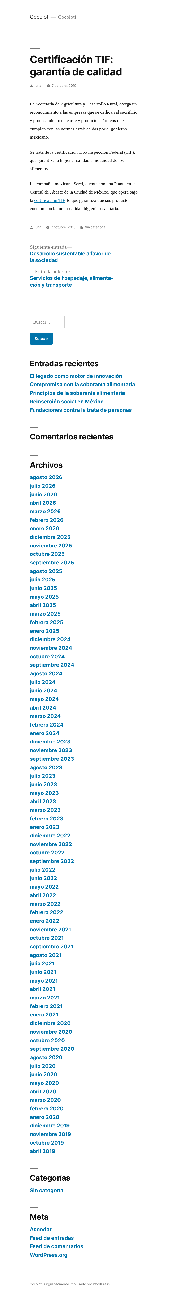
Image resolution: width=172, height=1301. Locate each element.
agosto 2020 (46, 1057)
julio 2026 (42, 486)
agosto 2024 (46, 673)
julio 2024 (43, 682)
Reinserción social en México (67, 401)
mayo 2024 (44, 699)
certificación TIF (49, 200)
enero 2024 (44, 733)
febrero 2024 (47, 724)
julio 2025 (42, 579)
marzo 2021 (45, 997)
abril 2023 (43, 801)
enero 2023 (44, 827)
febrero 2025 (46, 622)
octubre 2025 (47, 554)
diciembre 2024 (50, 639)
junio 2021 (43, 972)
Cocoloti (40, 17)
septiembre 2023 (52, 759)
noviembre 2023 (51, 750)
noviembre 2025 (51, 545)
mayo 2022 (44, 887)
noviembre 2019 (50, 1134)
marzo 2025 (45, 614)
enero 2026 (44, 528)
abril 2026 (43, 503)
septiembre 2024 (52, 665)
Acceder (41, 1229)
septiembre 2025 (52, 562)
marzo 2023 (45, 810)
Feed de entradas (52, 1238)
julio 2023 (42, 776)
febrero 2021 (46, 1006)
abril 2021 (42, 989)
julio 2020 (43, 1066)
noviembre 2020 (51, 1032)
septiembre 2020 (52, 1049)
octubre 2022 (47, 852)
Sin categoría (95, 227)
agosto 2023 (46, 767)
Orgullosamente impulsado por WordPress (77, 1284)
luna (38, 86)
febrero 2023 (46, 818)
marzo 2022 (45, 904)
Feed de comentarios (56, 1246)
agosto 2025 (46, 571)
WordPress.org (49, 1255)
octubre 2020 (47, 1040)
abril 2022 (43, 895)
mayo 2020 (44, 1083)
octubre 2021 (47, 938)
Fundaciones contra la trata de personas (81, 410)
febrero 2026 (46, 520)
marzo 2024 (45, 716)
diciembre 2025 (50, 537)
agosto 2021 (45, 955)
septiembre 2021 (51, 946)
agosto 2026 (46, 477)
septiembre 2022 (52, 861)
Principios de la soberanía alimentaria (77, 393)
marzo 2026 (45, 511)
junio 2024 (43, 690)
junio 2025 (43, 588)
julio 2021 (42, 963)
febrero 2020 (47, 1108)
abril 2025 (43, 605)
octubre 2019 (47, 1143)
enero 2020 (44, 1117)
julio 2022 (42, 870)
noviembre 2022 (51, 844)
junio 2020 (43, 1074)
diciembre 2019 (50, 1125)
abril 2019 (42, 1151)
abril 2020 (43, 1091)
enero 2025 (44, 631)
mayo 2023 (44, 793)
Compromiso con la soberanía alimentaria (82, 384)
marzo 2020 (45, 1100)
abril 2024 (43, 707)
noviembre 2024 (51, 648)
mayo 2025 (44, 597)
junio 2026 (43, 494)
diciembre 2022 (50, 835)
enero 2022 (44, 921)
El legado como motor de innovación (76, 376)
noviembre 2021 (50, 929)
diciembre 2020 (50, 1023)
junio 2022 (43, 878)
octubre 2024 (47, 656)
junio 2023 (43, 784)
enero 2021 (44, 1014)
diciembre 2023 (50, 741)
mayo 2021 (44, 980)
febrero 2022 (46, 912)
